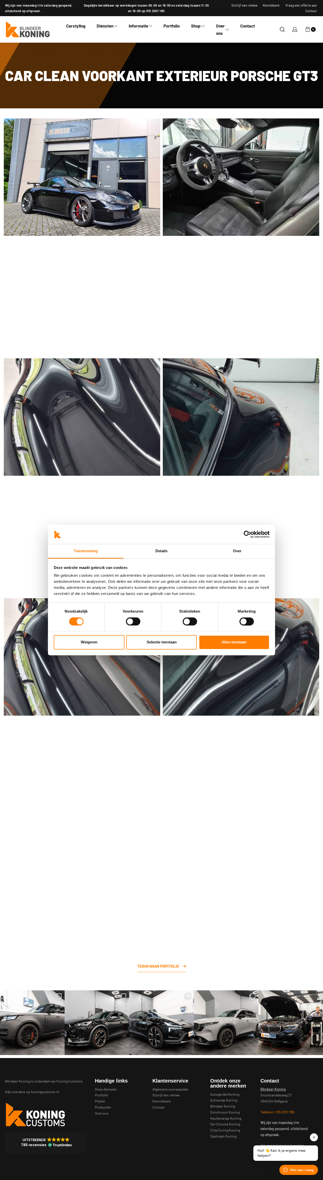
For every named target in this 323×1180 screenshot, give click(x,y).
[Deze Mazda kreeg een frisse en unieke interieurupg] (226, 1022)
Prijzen (100, 1101)
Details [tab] (161, 551)
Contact (158, 1107)
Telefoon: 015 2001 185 (277, 1112)
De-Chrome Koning (225, 1124)
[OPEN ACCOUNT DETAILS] (295, 29)
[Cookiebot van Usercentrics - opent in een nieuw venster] (247, 534)
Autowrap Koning (223, 1100)
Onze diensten (106, 1089)
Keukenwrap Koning (225, 1118)
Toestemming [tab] (86, 551)
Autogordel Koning (224, 1094)
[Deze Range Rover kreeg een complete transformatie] (32, 1022)
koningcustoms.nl (45, 1092)
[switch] (133, 621)
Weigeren (89, 642)
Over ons (102, 1113)
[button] (46, 1142)
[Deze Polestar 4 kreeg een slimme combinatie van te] (161, 1022)
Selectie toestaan (162, 642)
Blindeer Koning (222, 1106)
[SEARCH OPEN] (282, 29)
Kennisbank (161, 1101)
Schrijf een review (166, 1095)
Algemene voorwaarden (170, 1089)
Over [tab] (237, 551)
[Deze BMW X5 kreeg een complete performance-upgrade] (290, 1022)
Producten (103, 1107)
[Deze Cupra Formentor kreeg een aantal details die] (97, 1022)
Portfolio (101, 1095)
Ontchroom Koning (225, 1112)
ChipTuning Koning (225, 1130)
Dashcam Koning (223, 1136)
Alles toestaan (234, 642)
